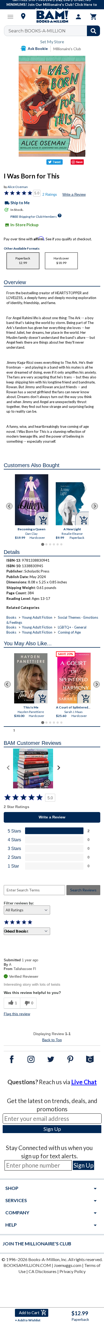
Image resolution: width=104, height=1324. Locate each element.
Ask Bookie (38, 48)
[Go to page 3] (50, 544)
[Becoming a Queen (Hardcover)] (31, 499)
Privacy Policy (72, 1271)
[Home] (52, 17)
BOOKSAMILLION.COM (27, 1265)
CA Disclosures (43, 1271)
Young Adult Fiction (37, 617)
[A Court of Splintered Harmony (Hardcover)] (74, 678)
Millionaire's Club (67, 48)
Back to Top (52, 1040)
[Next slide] (94, 506)
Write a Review (74, 195)
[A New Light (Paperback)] (72, 503)
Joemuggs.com (67, 1265)
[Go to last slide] (9, 506)
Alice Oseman (17, 187)
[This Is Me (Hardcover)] (30, 678)
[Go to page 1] (42, 544)
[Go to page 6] (61, 544)
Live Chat (84, 1082)
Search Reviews (83, 890)
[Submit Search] (93, 30)
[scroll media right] (58, 768)
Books (11, 617)
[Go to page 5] (58, 544)
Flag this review (17, 1014)
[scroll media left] (8, 768)
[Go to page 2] (46, 544)
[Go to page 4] (54, 544)
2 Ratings (49, 195)
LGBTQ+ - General (72, 627)
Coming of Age (69, 632)
